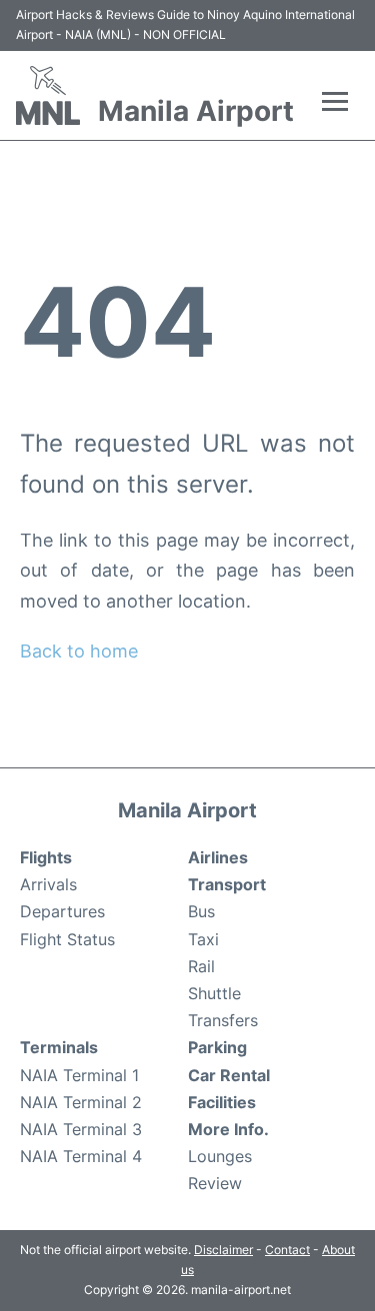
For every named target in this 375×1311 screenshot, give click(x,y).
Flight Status (67, 939)
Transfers (223, 1020)
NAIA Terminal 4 (81, 1156)
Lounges (220, 1156)
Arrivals (48, 884)
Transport (227, 884)
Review (215, 1183)
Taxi (203, 939)
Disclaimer (223, 1249)
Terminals (59, 1047)
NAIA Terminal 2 (81, 1102)
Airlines (218, 857)
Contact (287, 1249)
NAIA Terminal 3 (81, 1129)
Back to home (79, 651)
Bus (201, 911)
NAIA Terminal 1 (79, 1075)
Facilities (222, 1102)
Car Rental (229, 1075)
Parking (217, 1047)
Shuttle (214, 993)
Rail (201, 966)
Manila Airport (196, 111)
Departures (62, 911)
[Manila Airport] (48, 95)
